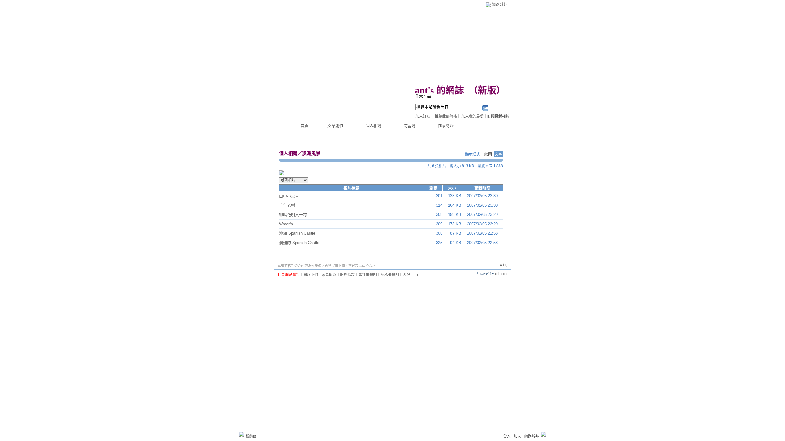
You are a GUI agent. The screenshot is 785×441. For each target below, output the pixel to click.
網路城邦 (499, 4)
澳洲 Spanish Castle (297, 233)
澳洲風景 (311, 153)
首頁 (304, 125)
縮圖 (488, 154)
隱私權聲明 (390, 275)
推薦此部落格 (446, 116)
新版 (487, 90)
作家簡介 (446, 125)
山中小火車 (289, 196)
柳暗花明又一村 (293, 214)
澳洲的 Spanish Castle (299, 242)
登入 (507, 436)
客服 (406, 275)
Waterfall (287, 224)
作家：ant (423, 96)
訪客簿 (409, 125)
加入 (517, 436)
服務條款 (347, 275)
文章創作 (335, 125)
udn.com (501, 274)
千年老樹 (287, 205)
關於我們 (310, 275)
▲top (503, 264)
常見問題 (329, 275)
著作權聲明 (367, 275)
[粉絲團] (241, 434)
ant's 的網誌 (439, 90)
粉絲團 (251, 436)
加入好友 (422, 116)
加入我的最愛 (472, 116)
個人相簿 (373, 125)
